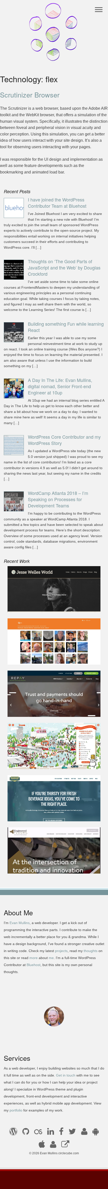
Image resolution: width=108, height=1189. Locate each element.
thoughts (90, 951)
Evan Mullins (20, 923)
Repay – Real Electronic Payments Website (50, 710)
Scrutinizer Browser (30, 94)
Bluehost (33, 965)
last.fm (38, 1133)
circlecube (54, 32)
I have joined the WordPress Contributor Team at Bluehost (57, 202)
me (51, 958)
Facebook (61, 1133)
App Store (41, 1146)
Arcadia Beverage (28, 814)
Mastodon (65, 1146)
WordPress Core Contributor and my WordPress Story (64, 439)
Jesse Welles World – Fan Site (39, 605)
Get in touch (65, 1075)
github (26, 1133)
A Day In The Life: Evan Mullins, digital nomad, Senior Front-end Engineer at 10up (60, 386)
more (33, 958)
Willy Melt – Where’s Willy (35, 762)
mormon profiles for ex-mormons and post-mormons (53, 1146)
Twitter (72, 1133)
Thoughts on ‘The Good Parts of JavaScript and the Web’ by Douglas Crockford (64, 267)
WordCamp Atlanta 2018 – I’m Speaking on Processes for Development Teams (58, 499)
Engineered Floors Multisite (36, 867)
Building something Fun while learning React (66, 326)
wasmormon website (30, 658)
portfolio (16, 1110)
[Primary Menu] (99, 9)
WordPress (13, 1133)
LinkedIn (51, 1133)
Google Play (95, 1133)
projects (61, 951)
